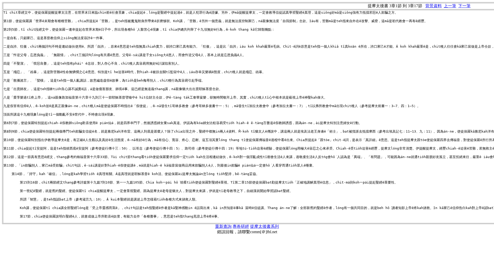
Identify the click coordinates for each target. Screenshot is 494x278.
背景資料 (433, 6)
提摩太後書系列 (264, 226)
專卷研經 (241, 226)
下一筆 (464, 6)
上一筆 (450, 6)
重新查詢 (223, 226)
